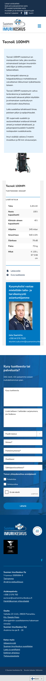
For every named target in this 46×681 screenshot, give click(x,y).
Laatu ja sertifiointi (12, 649)
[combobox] (37, 678)
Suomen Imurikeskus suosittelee (18, 646)
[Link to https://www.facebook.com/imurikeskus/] (41, 560)
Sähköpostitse (12, 484)
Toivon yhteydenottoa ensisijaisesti (20, 474)
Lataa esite (15, 270)
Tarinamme (9, 578)
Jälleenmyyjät (10, 643)
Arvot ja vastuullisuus (13, 581)
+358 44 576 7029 (17, 338)
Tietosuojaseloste (11, 656)
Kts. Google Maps (11, 617)
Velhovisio (39, 670)
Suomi (37, 679)
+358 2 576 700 (11, 594)
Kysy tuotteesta (18, 274)
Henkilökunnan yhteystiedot (16, 601)
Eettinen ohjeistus (12, 652)
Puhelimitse (11, 479)
